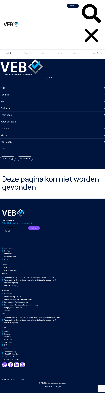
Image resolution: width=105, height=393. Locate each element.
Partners (60, 53)
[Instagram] (22, 364)
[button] (91, 14)
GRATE (52, 387)
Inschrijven (34, 228)
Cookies (21, 379)
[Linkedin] (16, 364)
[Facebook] (10, 364)
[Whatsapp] (4, 364)
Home (4, 61)
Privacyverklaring (8, 379)
